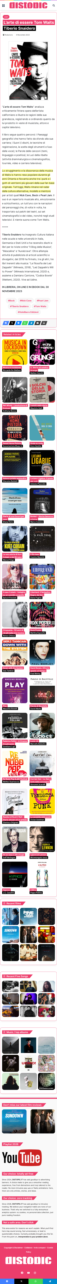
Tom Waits (40, 306)
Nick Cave (26, 300)
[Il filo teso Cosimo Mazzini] (42, 539)
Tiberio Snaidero (20, 306)
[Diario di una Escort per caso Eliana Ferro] (14, 501)
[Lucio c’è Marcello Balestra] (42, 725)
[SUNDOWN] (10, 934)
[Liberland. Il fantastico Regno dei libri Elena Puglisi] (42, 576)
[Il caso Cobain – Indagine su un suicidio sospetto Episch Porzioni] (14, 576)
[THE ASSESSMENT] (46, 934)
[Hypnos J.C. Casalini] (14, 874)
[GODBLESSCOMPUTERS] (46, 1045)
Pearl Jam (43, 300)
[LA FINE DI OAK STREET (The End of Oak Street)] (28, 916)
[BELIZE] (28, 1081)
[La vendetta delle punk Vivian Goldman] (42, 801)
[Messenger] (17, 323)
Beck (12, 300)
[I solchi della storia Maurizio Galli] (42, 390)
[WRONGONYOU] (10, 999)
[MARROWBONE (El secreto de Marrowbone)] (28, 934)
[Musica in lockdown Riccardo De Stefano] (14, 352)
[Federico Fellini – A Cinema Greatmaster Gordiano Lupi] (14, 725)
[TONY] (28, 952)
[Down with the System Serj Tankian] (14, 652)
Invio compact (40, 1248)
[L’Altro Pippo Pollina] (42, 874)
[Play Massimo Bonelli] (14, 690)
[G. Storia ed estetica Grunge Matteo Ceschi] (42, 352)
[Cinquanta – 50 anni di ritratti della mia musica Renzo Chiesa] (14, 614)
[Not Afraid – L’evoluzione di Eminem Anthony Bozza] (14, 390)
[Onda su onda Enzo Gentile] (42, 428)
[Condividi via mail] (37, 323)
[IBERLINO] (46, 1081)
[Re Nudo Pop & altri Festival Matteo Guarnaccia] (14, 763)
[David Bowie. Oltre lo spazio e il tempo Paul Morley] (42, 652)
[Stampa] (43, 323)
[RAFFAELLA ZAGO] (46, 999)
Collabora (28, 1248)
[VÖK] (28, 1045)
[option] (14, 1121)
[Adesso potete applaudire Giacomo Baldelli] (14, 463)
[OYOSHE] (28, 986)
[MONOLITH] (10, 916)
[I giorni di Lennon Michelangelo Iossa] (42, 839)
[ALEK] (46, 986)
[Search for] (53, 6)
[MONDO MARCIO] (28, 1063)
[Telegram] (30, 323)
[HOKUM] (46, 916)
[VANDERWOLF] (46, 1011)
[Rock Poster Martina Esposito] (42, 614)
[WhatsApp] (24, 323)
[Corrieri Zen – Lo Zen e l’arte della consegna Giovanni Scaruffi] (42, 763)
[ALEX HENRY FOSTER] (10, 1011)
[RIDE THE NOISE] (10, 986)
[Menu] (3, 6)
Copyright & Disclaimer (13, 1248)
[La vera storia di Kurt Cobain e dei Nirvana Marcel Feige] (14, 539)
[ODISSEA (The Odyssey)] (46, 952)
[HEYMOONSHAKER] (10, 1063)
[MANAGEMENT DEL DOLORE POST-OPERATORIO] (46, 1063)
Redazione (9, 35)
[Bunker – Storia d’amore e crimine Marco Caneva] (42, 501)
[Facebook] (5, 323)
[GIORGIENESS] (10, 1081)
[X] (11, 323)
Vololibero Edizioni (28, 312)
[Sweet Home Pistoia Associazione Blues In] (14, 428)
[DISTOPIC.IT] (28, 5)
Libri (6, 17)
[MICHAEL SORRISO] (28, 1011)
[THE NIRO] (28, 999)
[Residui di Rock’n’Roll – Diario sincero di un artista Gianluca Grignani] (14, 801)
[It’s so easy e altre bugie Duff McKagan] (14, 839)
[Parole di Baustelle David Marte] (42, 690)
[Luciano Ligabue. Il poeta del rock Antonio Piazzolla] (42, 463)
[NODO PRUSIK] (10, 1045)
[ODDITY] (10, 952)
